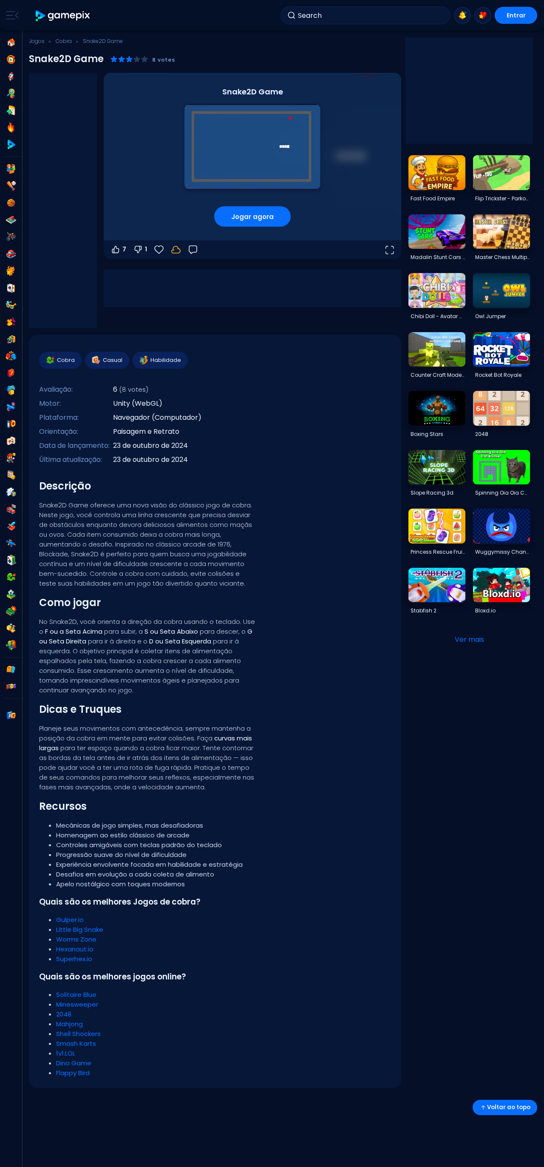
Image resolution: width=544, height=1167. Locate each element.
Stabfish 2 (423, 610)
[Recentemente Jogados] (11, 59)
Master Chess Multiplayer (502, 257)
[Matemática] (11, 475)
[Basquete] (11, 202)
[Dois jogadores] (11, 168)
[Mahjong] (11, 441)
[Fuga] (11, 338)
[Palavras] (11, 628)
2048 (63, 1014)
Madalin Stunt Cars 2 (438, 257)
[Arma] (11, 407)
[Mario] (11, 458)
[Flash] (11, 372)
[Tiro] (11, 543)
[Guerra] (11, 611)
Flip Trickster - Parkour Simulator (502, 198)
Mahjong (69, 1023)
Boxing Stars (427, 434)
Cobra (64, 41)
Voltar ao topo (508, 1107)
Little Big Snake (79, 929)
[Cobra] (11, 577)
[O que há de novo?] (462, 15)
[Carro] (11, 253)
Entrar (516, 15)
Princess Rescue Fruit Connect (438, 551)
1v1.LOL (65, 1053)
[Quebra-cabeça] (11, 492)
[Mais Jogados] (11, 76)
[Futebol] (11, 594)
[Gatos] (11, 270)
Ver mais (469, 639)
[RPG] (11, 526)
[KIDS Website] (11, 686)
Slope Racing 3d (432, 492)
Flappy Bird (73, 1072)
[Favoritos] (482, 15)
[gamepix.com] (63, 16)
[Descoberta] (11, 93)
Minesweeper (77, 1004)
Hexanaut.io (75, 949)
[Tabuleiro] (11, 219)
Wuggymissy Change (502, 551)
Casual (112, 360)
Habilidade (165, 360)
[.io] (11, 424)
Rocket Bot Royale (498, 375)
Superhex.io (74, 958)
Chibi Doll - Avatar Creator (438, 316)
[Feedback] (193, 250)
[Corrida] (11, 509)
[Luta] (11, 355)
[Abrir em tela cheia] (389, 250)
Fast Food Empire (433, 198)
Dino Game (73, 1063)
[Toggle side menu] (10, 15)
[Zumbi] (11, 645)
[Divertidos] (11, 389)
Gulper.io (70, 919)
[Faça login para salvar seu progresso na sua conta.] (176, 250)
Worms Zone (76, 939)
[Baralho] (11, 287)
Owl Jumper (490, 316)
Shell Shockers (78, 1033)
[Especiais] (11, 144)
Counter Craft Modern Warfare (438, 375)
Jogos (37, 41)
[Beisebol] (11, 185)
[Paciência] (11, 560)
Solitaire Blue (76, 994)
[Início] (11, 42)
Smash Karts (76, 1043)
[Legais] (11, 304)
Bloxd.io (485, 610)
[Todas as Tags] (11, 669)
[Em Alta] (11, 127)
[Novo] (11, 110)
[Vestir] (11, 321)
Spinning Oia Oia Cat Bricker (502, 492)
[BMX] (11, 236)
